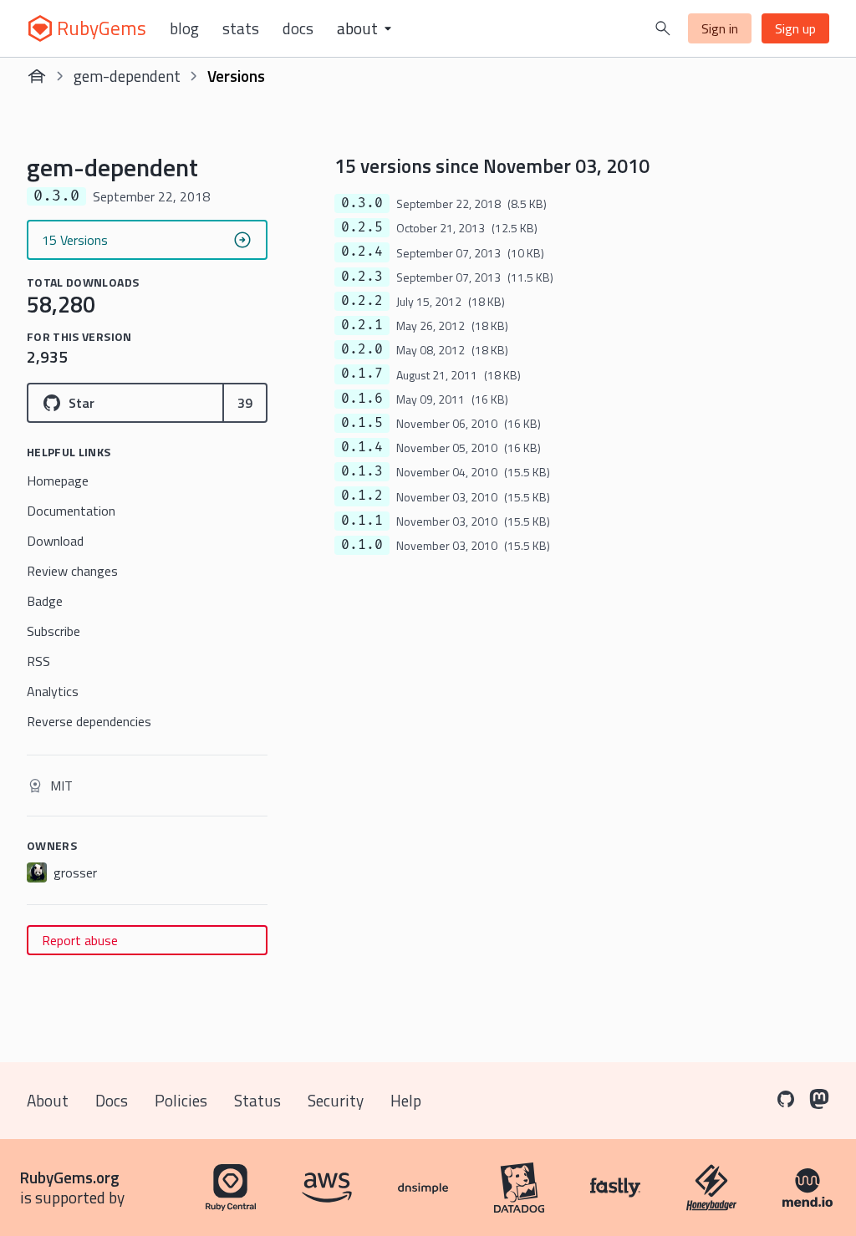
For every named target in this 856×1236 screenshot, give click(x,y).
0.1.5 (362, 423)
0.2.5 (362, 227)
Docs (298, 28)
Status (257, 1100)
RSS (38, 661)
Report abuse (80, 940)
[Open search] (663, 28)
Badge (45, 601)
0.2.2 (362, 300)
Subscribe (53, 631)
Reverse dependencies (89, 721)
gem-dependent (127, 76)
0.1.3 (362, 471)
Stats (240, 28)
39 (244, 403)
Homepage (58, 480)
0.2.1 (362, 325)
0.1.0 (362, 545)
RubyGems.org (70, 1177)
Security (336, 1100)
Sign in (719, 28)
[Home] (36, 76)
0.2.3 (362, 276)
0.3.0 (362, 203)
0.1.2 (362, 495)
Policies (181, 1100)
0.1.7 (362, 373)
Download (55, 541)
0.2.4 (362, 251)
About (48, 1100)
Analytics (53, 691)
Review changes (72, 571)
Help (405, 1100)
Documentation (71, 511)
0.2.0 (362, 349)
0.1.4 (362, 447)
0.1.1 (362, 520)
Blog (184, 28)
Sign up (795, 28)
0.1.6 (362, 398)
